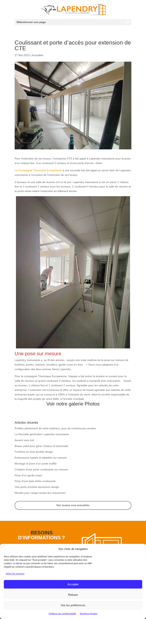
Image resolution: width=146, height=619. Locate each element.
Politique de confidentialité (62, 613)
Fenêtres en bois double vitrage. (34, 451)
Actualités (37, 55)
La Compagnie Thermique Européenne (39, 170)
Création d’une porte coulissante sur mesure (41, 469)
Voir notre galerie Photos (73, 404)
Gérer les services (15, 573)
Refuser (73, 594)
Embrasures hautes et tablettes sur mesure (41, 457)
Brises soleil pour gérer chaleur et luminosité (41, 446)
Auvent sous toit (24, 440)
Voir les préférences (73, 605)
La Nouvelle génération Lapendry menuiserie (42, 434)
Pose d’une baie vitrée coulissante (35, 481)
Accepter (73, 584)
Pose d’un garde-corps (28, 475)
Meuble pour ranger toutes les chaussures (40, 492)
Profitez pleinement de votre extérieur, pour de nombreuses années (55, 428)
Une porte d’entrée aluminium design (37, 486)
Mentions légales (89, 613)
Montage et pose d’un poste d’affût (35, 463)
